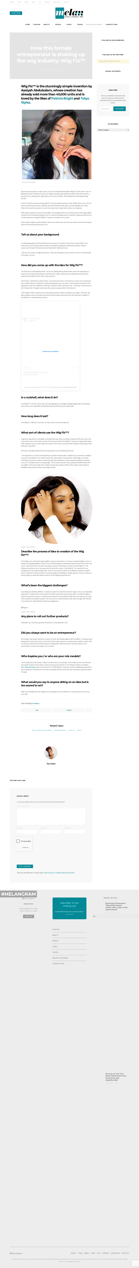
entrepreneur (60, 730)
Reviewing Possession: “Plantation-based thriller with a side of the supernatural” (116, 906)
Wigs (80, 730)
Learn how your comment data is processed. (59, 873)
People (58, 24)
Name (19, 828)
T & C (39, 2)
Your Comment (22, 806)
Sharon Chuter (30, 667)
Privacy (47, 2)
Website (68, 828)
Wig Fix (72, 730)
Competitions (111, 24)
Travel (80, 24)
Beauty (47, 24)
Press (26, 2)
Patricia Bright (62, 98)
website (36, 703)
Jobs (33, 2)
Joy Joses (51, 764)
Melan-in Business (94, 24)
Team (19, 2)
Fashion (36, 24)
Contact (66, 2)
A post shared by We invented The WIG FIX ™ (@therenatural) (41, 387)
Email (43, 828)
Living (69, 24)
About (12, 2)
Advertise (56, 2)
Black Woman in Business (42, 730)
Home (27, 24)
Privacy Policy (69, 914)
